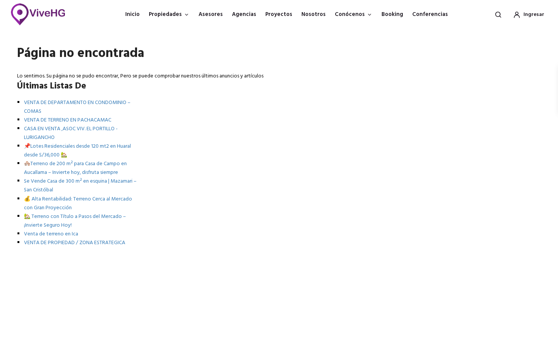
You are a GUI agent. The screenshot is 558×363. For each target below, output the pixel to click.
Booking (392, 14)
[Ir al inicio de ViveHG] (42, 14)
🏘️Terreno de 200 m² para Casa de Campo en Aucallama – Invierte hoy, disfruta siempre (75, 168)
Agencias (244, 14)
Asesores (211, 14)
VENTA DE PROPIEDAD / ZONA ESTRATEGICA (74, 242)
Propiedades (165, 14)
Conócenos (350, 14)
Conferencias (430, 14)
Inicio (132, 14)
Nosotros (313, 14)
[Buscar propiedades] (498, 14)
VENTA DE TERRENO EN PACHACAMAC (67, 120)
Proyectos (278, 14)
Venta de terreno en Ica (51, 234)
